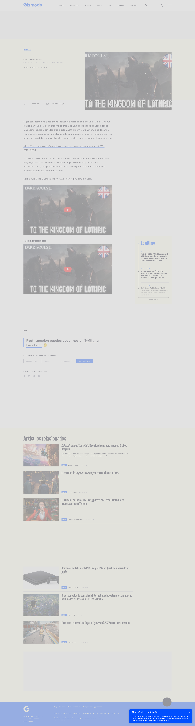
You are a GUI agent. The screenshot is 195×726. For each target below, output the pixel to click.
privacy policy (163, 718)
